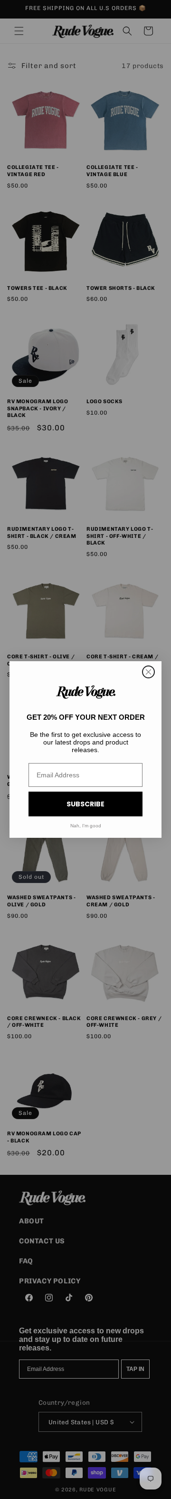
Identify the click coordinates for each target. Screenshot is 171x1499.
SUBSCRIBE (85, 804)
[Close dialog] (148, 672)
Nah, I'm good (85, 826)
